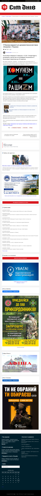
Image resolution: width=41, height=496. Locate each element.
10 (2, 478)
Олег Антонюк (9, 52)
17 (2, 480)
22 (15, 480)
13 (10, 478)
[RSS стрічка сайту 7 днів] (30, 1)
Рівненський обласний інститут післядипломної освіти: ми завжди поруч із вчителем (20, 195)
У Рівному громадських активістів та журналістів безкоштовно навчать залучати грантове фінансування (19, 215)
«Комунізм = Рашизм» (17, 127)
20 (10, 480)
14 (13, 478)
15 (15, 478)
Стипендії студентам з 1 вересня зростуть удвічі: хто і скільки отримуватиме (17, 245)
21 (13, 480)
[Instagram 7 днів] (28, 1)
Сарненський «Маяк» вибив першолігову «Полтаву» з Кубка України (14, 229)
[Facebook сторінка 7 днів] (26, 1)
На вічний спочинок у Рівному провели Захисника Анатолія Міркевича (15, 239)
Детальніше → (5, 453)
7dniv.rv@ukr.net (27, 444)
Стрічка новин (6, 207)
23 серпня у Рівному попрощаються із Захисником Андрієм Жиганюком (15, 222)
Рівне (31, 127)
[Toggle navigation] (3, 14)
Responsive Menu (38, 1)
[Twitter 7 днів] (32, 1)
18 (5, 480)
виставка (25, 127)
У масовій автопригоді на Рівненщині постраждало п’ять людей (11, 135)
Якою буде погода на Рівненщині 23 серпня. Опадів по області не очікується (16, 219)
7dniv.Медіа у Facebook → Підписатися (10, 291)
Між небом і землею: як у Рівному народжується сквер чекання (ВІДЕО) (16, 165)
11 (5, 478)
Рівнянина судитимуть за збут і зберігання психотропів (12, 242)
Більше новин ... (5, 250)
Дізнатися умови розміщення (20, 258)
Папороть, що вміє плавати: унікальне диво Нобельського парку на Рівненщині (17, 211)
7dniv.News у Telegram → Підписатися (10, 380)
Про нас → (4, 444)
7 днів (14, 494)
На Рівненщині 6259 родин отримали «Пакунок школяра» (12, 249)
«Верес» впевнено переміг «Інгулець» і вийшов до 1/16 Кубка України (15, 225)
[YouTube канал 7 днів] (36, 1)
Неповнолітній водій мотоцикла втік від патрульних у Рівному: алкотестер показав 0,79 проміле (20, 235)
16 (18, 478)
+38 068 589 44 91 (28, 446)
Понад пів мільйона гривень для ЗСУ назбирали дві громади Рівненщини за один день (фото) (30, 135)
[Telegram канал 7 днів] (34, 1)
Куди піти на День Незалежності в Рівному (10, 232)
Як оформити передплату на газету (20, 202)
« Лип (3, 486)
